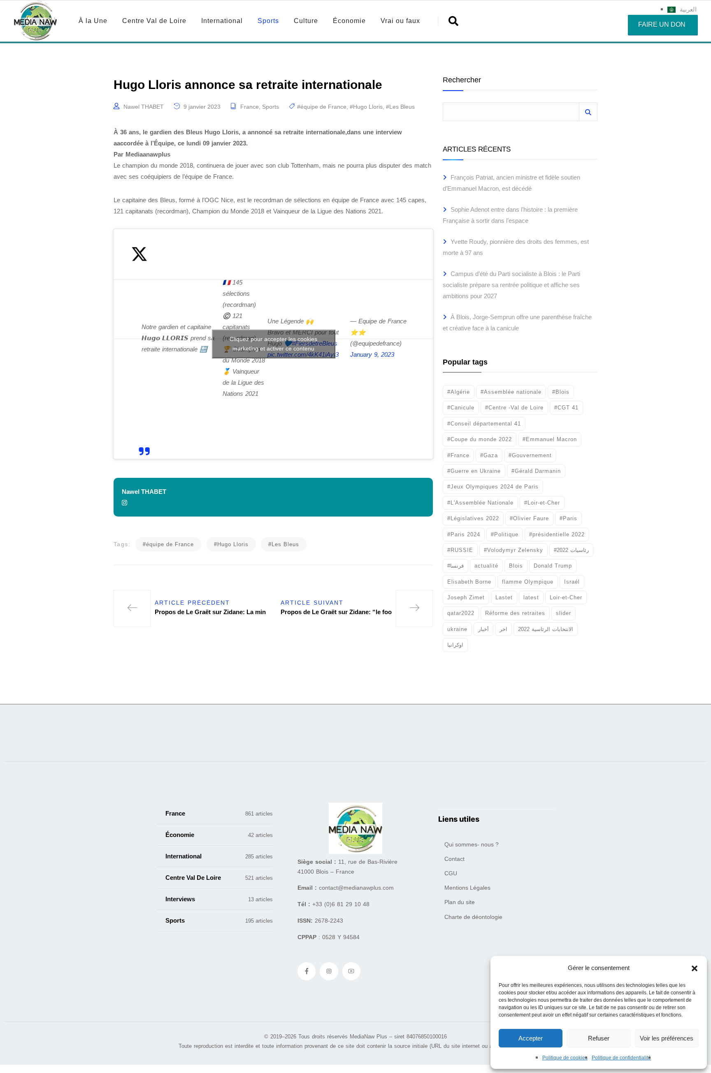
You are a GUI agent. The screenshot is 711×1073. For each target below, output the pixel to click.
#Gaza (489, 455)
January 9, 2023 (372, 354)
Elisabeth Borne (469, 582)
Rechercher (462, 80)
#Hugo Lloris (366, 106)
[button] (694, 968)
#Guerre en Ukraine (474, 471)
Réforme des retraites (515, 613)
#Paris (568, 518)
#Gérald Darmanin (536, 471)
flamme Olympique (527, 582)
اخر (503, 629)
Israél (572, 582)
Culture (306, 20)
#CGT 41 (566, 407)
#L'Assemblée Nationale (480, 503)
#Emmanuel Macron (550, 439)
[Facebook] (306, 971)
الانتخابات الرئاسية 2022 (545, 629)
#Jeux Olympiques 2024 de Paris (493, 487)
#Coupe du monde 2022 (479, 439)
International (222, 20)
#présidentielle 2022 (557, 534)
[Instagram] (329, 971)
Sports (268, 20)
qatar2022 (460, 613)
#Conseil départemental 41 (484, 424)
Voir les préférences (666, 1038)
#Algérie (458, 392)
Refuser (598, 1038)
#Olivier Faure (529, 518)
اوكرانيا (455, 645)
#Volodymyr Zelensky (513, 550)
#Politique (504, 534)
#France (458, 455)
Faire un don (661, 24)
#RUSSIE (460, 550)
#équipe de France (321, 106)
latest (531, 597)
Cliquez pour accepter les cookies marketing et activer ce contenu (273, 344)
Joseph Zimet (466, 597)
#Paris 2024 (463, 534)
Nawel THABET (143, 106)
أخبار (483, 629)
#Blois (560, 392)
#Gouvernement (530, 455)
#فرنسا (455, 566)
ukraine (457, 629)
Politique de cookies (565, 1058)
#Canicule (460, 407)
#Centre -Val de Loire (514, 407)
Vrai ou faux (400, 20)
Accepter (530, 1038)
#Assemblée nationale (511, 392)
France (249, 106)
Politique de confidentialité (621, 1058)
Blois (516, 566)
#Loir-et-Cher (542, 503)
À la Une (93, 20)
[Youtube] (351, 971)
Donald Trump (553, 566)
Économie (349, 20)
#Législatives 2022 (473, 518)
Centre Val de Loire (154, 20)
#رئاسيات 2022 (571, 550)
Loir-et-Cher (566, 597)
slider (563, 613)
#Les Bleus (400, 106)
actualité (486, 566)
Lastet (504, 597)
